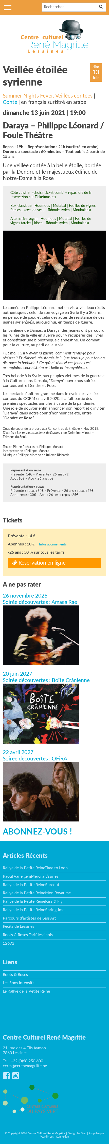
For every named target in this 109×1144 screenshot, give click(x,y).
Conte (10, 102)
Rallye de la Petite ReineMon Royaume (37, 893)
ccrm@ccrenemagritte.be (25, 1066)
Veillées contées (74, 96)
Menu (7, 7)
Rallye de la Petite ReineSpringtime (33, 910)
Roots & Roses (15, 975)
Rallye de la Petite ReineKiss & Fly (33, 901)
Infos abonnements (53, 544)
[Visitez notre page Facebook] (6, 1077)
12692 (8, 943)
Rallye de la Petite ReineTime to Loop (35, 868)
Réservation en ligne (41, 563)
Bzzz (83, 1133)
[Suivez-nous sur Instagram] (15, 1077)
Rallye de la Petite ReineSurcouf (31, 885)
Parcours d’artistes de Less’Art (29, 918)
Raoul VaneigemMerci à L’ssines (30, 876)
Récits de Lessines (18, 926)
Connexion (62, 1136)
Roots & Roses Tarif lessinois (28, 935)
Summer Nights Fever (28, 96)
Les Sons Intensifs (18, 983)
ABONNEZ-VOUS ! (37, 832)
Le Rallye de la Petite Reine (26, 991)
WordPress (47, 1136)
